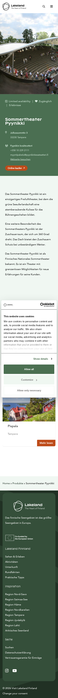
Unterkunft (11, 566)
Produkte (17, 483)
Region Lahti (12, 625)
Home (6, 483)
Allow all (29, 369)
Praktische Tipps (14, 577)
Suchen (9, 647)
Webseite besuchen (20, 159)
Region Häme (13, 604)
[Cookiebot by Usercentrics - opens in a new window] (41, 305)
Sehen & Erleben (15, 556)
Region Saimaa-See (16, 599)
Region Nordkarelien (17, 609)
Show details (40, 358)
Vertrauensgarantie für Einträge (23, 657)
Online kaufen (15, 168)
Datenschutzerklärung (18, 652)
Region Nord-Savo (16, 594)
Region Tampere (14, 614)
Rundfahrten (12, 572)
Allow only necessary (29, 390)
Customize (27, 379)
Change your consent (15, 693)
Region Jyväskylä (15, 620)
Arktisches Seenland (17, 630)
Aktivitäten (11, 561)
